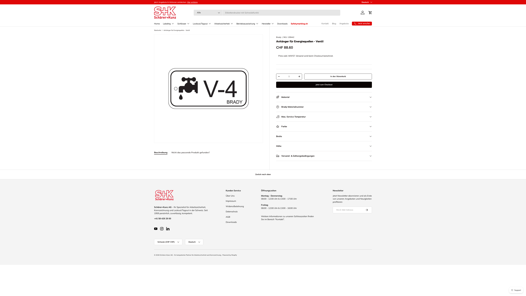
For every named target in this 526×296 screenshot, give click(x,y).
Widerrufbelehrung (235, 206)
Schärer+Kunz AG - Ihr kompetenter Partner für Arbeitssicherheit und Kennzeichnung (191, 255)
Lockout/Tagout (200, 23)
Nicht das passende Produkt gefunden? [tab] (190, 152)
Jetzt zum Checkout (324, 84)
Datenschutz (232, 211)
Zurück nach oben (263, 174)
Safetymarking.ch (299, 23)
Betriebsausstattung (245, 23)
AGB (228, 217)
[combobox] (267, 13)
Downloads (282, 23)
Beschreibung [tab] (160, 152)
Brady (278, 37)
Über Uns (230, 195)
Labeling (167, 23)
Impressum (231, 201)
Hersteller (266, 23)
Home (157, 23)
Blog (334, 23)
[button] (370, 13)
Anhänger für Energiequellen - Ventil (177, 30)
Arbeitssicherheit (222, 23)
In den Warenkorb (338, 76)
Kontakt (325, 23)
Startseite (157, 30)
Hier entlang (192, 2)
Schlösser (181, 23)
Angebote (344, 23)
